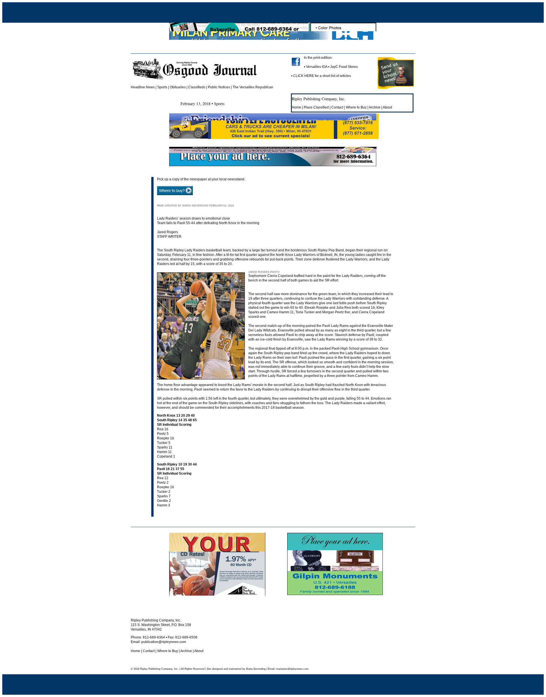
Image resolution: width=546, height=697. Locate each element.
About (387, 107)
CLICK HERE (303, 76)
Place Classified (316, 107)
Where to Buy (356, 107)
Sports (162, 87)
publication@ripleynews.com (163, 642)
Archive (374, 107)
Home (296, 107)
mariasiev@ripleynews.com (292, 668)
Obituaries (178, 87)
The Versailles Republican (253, 87)
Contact (337, 107)
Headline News (143, 87)
